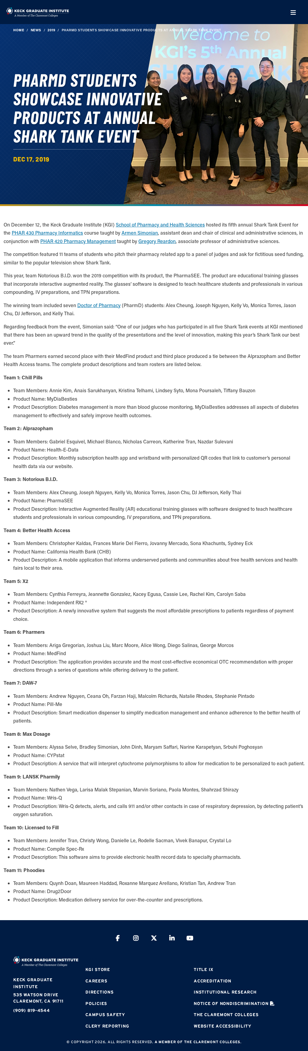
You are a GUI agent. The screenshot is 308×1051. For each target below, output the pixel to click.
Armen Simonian (140, 233)
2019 (51, 30)
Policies (96, 1003)
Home (18, 30)
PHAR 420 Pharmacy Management (78, 241)
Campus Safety (105, 1014)
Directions (99, 992)
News (36, 30)
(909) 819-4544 (31, 1010)
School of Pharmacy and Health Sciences (160, 224)
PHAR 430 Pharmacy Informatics (47, 233)
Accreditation (212, 981)
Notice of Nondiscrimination (231, 1003)
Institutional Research (225, 992)
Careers (96, 981)
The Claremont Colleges (226, 1014)
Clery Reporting (107, 1026)
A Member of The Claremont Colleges (198, 1042)
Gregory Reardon (157, 241)
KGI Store (97, 969)
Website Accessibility (222, 1026)
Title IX (204, 969)
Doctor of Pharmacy (99, 305)
